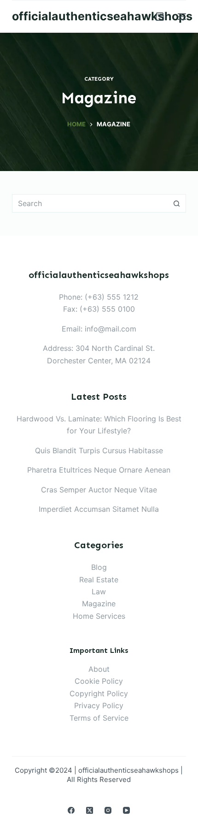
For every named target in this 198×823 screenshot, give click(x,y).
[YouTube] (126, 810)
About (99, 669)
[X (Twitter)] (89, 810)
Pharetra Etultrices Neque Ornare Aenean (98, 469)
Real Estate (98, 579)
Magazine (99, 603)
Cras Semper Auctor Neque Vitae (99, 489)
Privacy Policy (98, 705)
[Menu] (182, 16)
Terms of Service (99, 717)
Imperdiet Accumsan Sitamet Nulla (99, 509)
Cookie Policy (99, 681)
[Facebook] (71, 810)
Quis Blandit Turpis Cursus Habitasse (99, 450)
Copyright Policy (99, 693)
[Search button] (177, 203)
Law (99, 591)
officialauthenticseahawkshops (102, 16)
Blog (99, 567)
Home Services (99, 616)
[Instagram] (108, 810)
